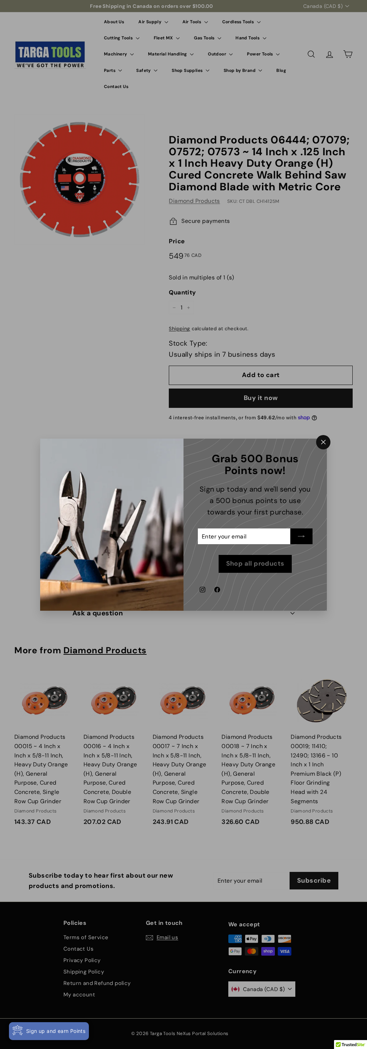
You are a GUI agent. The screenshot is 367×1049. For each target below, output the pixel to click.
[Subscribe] (301, 536)
